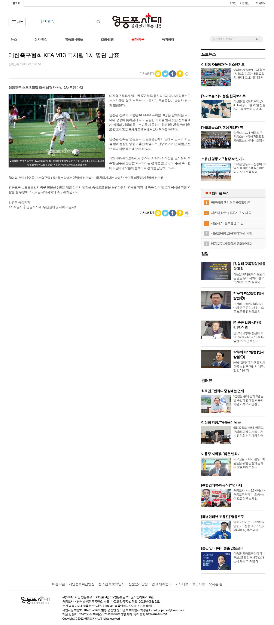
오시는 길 (215, 584)
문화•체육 (137, 39)
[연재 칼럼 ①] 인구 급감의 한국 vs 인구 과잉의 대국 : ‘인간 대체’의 (249, 366)
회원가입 (244, 3)
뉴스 (14, 39)
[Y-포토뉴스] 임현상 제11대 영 (222, 127)
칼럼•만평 (107, 39)
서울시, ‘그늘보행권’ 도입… (229, 223)
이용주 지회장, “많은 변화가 (221, 454)
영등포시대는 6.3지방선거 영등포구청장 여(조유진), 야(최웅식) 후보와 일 (249, 525)
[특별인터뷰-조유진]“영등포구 (222, 516)
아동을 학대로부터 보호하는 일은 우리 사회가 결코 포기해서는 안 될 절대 (249, 278)
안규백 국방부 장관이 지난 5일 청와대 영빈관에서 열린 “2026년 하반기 (249, 336)
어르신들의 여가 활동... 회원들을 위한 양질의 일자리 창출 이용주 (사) (249, 462)
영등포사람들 (74, 39)
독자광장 (168, 39)
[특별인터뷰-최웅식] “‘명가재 (221, 485)
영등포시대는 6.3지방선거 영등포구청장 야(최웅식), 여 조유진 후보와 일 (249, 494)
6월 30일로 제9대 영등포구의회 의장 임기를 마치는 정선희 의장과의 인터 (248, 431)
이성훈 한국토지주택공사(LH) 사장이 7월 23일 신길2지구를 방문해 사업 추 (249, 105)
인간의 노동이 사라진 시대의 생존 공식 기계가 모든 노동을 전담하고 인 (248, 307)
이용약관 (58, 584)
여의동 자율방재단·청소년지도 (222, 64)
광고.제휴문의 (161, 584)
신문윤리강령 (138, 584)
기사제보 (260, 3)
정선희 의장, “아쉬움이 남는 (221, 422)
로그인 (232, 3)
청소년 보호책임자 (111, 584)
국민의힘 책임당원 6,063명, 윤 (230, 202)
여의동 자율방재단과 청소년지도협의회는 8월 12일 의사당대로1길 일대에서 (249, 73)
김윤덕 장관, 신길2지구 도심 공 (231, 213)
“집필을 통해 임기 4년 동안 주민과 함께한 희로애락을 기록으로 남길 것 (248, 400)
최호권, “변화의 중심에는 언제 (222, 391)
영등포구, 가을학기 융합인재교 (231, 243)
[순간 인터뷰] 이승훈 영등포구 (222, 548)
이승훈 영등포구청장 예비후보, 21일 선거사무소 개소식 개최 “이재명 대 (249, 557)
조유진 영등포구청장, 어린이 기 (223, 159)
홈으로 (16, 3)
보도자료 (198, 584)
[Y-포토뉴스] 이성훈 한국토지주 (223, 96)
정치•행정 (40, 39)
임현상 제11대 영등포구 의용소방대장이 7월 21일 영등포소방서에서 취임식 (249, 136)
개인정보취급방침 (81, 584)
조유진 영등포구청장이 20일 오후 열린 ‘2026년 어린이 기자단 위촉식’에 (249, 167)
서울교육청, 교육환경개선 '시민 (231, 233)
